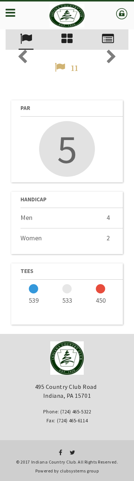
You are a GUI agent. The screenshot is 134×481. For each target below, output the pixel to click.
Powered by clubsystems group (67, 471)
